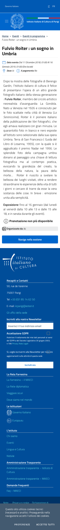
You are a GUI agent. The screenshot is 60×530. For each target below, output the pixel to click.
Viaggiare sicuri (15, 393)
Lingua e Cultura (16, 449)
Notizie (10, 456)
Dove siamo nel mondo (19, 400)
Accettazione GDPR (17, 333)
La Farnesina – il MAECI (20, 380)
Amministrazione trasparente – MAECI (28, 479)
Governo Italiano (11, 6)
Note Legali (23, 343)
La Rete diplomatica (18, 386)
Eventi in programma (34, 36)
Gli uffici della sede (17, 313)
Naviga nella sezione (30, 239)
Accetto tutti (45, 524)
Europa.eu (17, 420)
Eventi (15, 36)
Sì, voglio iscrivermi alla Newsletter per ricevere (30, 352)
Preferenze (22, 524)
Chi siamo (12, 436)
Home (5, 36)
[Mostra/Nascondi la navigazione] (7, 21)
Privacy (15, 343)
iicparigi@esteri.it (24, 306)
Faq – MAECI (14, 491)
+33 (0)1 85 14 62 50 (23, 299)
